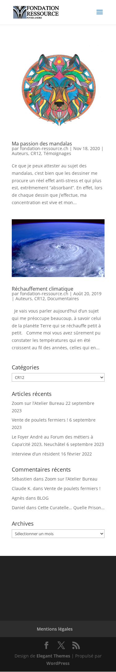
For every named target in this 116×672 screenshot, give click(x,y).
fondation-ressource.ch (44, 148)
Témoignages (57, 153)
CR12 (36, 153)
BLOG (43, 498)
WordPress (58, 663)
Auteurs (20, 153)
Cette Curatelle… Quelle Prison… (71, 507)
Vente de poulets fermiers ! (40, 420)
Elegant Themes (53, 656)
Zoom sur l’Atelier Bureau (38, 403)
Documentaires (63, 298)
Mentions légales (55, 629)
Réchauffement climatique (42, 288)
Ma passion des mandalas (42, 143)
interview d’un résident (36, 454)
